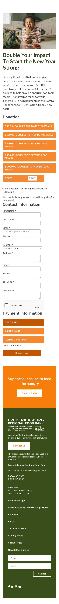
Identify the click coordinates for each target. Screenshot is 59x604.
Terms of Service (17, 528)
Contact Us (19, 445)
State (6, 273)
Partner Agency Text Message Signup (28, 507)
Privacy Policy (15, 535)
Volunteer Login (17, 500)
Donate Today (29, 393)
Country (8, 245)
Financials (13, 514)
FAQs (11, 521)
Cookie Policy (15, 542)
